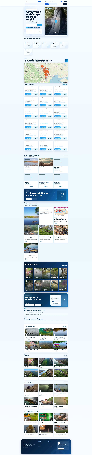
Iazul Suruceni (56, 108)
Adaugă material (61, 448)
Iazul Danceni (27, 108)
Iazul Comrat (27, 166)
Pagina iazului (28, 94)
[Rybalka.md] (28, 2)
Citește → (42, 214)
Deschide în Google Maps (35, 94)
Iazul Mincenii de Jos (42, 166)
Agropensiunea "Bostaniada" (59, 130)
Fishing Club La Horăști (43, 108)
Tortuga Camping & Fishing (29, 97)
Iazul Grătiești (42, 97)
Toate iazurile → (65, 84)
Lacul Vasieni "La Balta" (44, 130)
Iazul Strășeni (42, 119)
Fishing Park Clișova (57, 86)
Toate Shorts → (64, 265)
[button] (50, 75)
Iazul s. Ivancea (27, 130)
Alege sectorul (27, 303)
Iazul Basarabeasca (57, 182)
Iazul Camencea (27, 141)
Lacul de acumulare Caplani (44, 86)
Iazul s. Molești (27, 119)
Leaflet (63, 82)
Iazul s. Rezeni (42, 141)
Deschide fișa (31, 186)
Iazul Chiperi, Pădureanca (58, 119)
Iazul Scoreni (56, 141)
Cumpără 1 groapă (55, 303)
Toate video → (64, 326)
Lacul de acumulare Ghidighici (59, 97)
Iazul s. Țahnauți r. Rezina (29, 86)
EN (63, 1)
